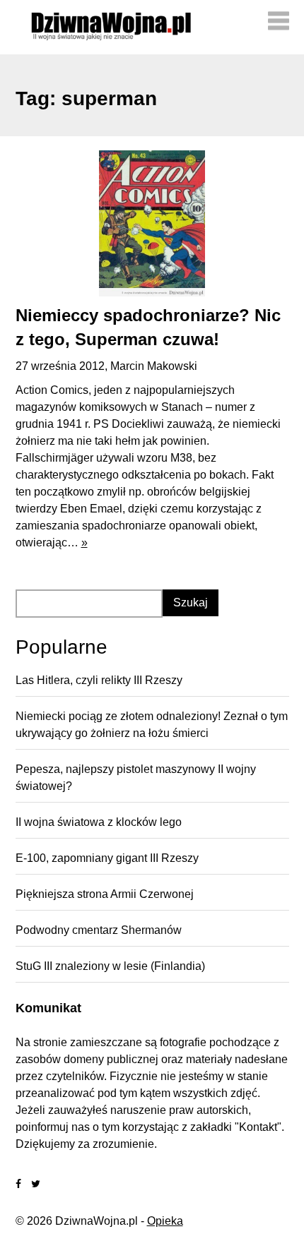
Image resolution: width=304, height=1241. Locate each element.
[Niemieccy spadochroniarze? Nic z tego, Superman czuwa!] (152, 223)
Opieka (165, 1221)
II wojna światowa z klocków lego (99, 822)
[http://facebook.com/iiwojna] (18, 1184)
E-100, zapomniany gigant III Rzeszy (107, 858)
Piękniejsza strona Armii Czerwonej (105, 894)
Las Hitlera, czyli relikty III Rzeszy (99, 680)
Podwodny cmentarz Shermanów (99, 930)
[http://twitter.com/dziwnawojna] (35, 1184)
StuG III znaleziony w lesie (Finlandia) (110, 966)
